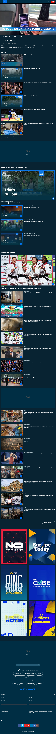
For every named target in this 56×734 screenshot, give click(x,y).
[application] (28, 19)
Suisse (39, 676)
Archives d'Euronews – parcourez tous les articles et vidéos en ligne (40, 712)
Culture (30, 705)
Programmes (31, 708)
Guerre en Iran (18, 673)
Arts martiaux (30, 683)
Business (3, 700)
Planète (30, 700)
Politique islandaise (38, 680)
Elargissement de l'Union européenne (21, 680)
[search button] (38, 665)
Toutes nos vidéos (48, 522)
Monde (25, 346)
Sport (2, 286)
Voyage (2, 705)
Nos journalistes (4, 711)
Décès (21, 683)
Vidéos (2, 708)
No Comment (27, 305)
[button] (8, 137)
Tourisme (40, 683)
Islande (39, 673)
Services (3, 717)
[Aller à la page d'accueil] (5, 1)
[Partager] (8, 40)
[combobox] (28, 665)
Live (53, 1)
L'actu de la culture (28, 452)
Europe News (27, 291)
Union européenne (19, 676)
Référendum (31, 676)
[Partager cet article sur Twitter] (5, 40)
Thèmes (3, 694)
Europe (2, 697)
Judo (15, 683)
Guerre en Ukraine (29, 673)
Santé (30, 703)
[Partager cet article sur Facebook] (2, 40)
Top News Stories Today (7, 201)
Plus (2, 720)
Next (2, 703)
